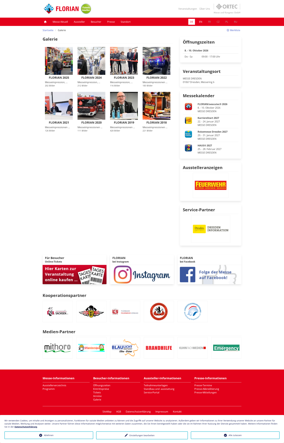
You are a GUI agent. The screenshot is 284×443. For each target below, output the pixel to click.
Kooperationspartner (64, 295)
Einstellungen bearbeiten (142, 435)
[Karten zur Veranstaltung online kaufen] (74, 274)
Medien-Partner (59, 331)
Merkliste (234, 30)
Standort (126, 21)
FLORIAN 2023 (124, 77)
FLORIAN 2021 (59, 122)
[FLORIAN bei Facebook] (209, 274)
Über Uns (204, 8)
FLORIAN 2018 (156, 122)
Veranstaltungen (187, 8)
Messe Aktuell (60, 21)
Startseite (48, 30)
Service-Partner (199, 209)
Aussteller (79, 21)
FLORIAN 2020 (91, 122)
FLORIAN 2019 (124, 122)
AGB (118, 411)
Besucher (96, 21)
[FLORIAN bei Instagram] (142, 274)
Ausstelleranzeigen (202, 167)
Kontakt (177, 411)
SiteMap (107, 411)
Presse (111, 21)
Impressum (161, 411)
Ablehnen (49, 435)
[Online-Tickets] (86, 9)
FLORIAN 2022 (156, 77)
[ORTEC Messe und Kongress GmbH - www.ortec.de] (226, 8)
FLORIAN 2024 (91, 77)
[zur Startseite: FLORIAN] (61, 8)
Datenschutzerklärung (138, 411)
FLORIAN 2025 (59, 77)
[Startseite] (45, 22)
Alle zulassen (235, 435)
